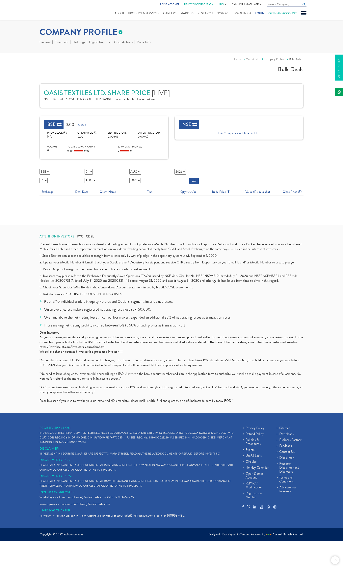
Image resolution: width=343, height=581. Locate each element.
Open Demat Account (254, 476)
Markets (187, 13)
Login (259, 13)
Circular (251, 462)
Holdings (78, 42)
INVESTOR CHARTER (55, 510)
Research (205, 13)
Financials (61, 42)
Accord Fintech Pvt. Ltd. (288, 534)
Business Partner (290, 440)
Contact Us (287, 452)
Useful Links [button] (254, 456)
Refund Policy (255, 434)
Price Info (144, 42)
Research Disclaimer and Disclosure (289, 468)
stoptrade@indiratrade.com (135, 515)
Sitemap (284, 428)
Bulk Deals (295, 59)
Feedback (285, 446)
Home (237, 59)
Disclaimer (286, 458)
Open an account (282, 13)
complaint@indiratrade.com (91, 504)
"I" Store (223, 13)
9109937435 (175, 515)
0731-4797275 (124, 497)
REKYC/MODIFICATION (199, 4)
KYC (80, 236)
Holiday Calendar (257, 468)
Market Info (252, 59)
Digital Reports (99, 42)
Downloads (286, 434)
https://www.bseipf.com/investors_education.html (72, 346)
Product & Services (143, 13)
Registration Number (254, 495)
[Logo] (49, 10)
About (119, 13)
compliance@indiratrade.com (86, 497)
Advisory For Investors (287, 489)
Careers (169, 13)
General (45, 42)
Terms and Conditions (286, 480)
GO (194, 181)
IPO (221, 4)
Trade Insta (242, 13)
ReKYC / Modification (254, 485)
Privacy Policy (255, 428)
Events (250, 450)
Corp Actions (123, 42)
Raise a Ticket (169, 4)
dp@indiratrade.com (198, 400)
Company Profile (274, 59)
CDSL (90, 236)
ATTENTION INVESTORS (57, 236)
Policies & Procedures (253, 442)
